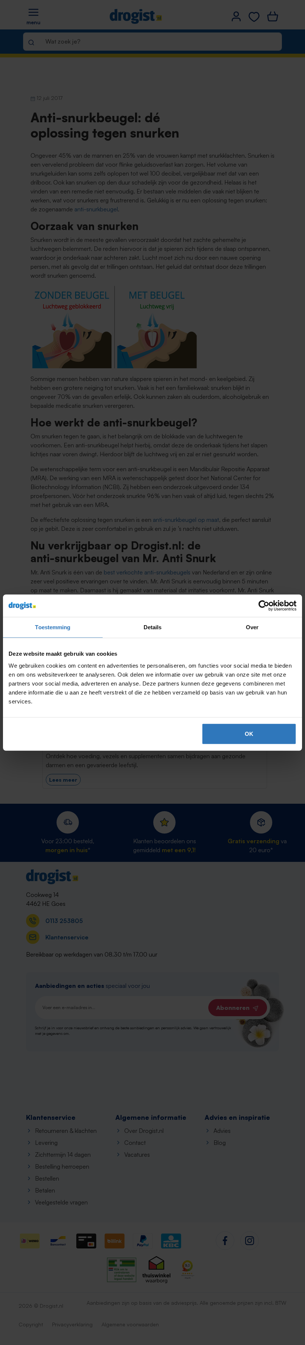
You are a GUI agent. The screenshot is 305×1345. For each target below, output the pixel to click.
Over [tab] (252, 627)
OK (249, 733)
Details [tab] (153, 627)
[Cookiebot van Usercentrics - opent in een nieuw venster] (263, 605)
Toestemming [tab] (52, 627)
